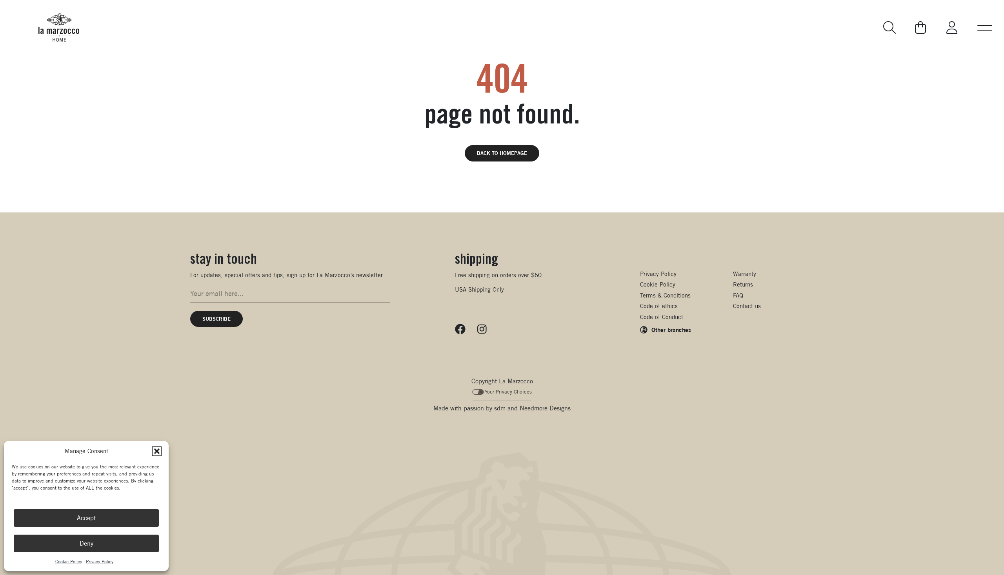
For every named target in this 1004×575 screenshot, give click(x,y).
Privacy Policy (99, 561)
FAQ (738, 295)
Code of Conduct (661, 317)
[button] (157, 451)
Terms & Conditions (665, 295)
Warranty (744, 273)
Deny (86, 543)
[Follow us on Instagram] (482, 329)
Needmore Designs (545, 408)
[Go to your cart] (920, 27)
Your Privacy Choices (508, 392)
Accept (86, 518)
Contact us (747, 306)
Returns (743, 284)
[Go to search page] (890, 27)
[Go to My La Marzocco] (952, 27)
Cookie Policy (68, 561)
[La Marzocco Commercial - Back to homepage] (59, 27)
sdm (500, 408)
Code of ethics (659, 306)
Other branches (671, 329)
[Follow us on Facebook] (460, 329)
